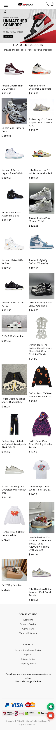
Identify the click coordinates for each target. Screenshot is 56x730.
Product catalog (28, 624)
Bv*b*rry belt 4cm (12, 585)
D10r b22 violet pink (13, 336)
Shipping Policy (28, 663)
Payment (28, 654)
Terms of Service (28, 633)
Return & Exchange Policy (28, 650)
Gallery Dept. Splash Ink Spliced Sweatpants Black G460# (14, 444)
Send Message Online (28, 681)
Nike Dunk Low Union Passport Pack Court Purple (40, 592)
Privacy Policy (28, 659)
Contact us (28, 628)
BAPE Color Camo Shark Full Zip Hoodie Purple (40, 444)
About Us (28, 619)
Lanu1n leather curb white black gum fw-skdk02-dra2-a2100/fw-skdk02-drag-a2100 (40, 543)
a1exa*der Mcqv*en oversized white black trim (14, 489)
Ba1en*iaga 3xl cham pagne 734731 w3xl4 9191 (41, 122)
